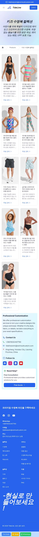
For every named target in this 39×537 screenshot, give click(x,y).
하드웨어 (24, 459)
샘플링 (23, 447)
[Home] (3, 47)
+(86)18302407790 (13, 342)
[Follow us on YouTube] (21, 363)
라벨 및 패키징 (26, 464)
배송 (22, 474)
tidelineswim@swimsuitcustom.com (19, 346)
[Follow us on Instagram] (10, 363)
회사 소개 (5, 487)
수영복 (4, 447)
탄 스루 (4, 455)
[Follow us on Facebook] (5, 363)
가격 (3, 474)
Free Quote (18, 385)
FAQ (22, 482)
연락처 (33, 7)
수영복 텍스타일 (26, 455)
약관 (3, 482)
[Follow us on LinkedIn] (15, 363)
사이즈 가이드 (25, 478)
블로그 (4, 478)
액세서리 (5, 459)
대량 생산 (24, 451)
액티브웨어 (6, 451)
